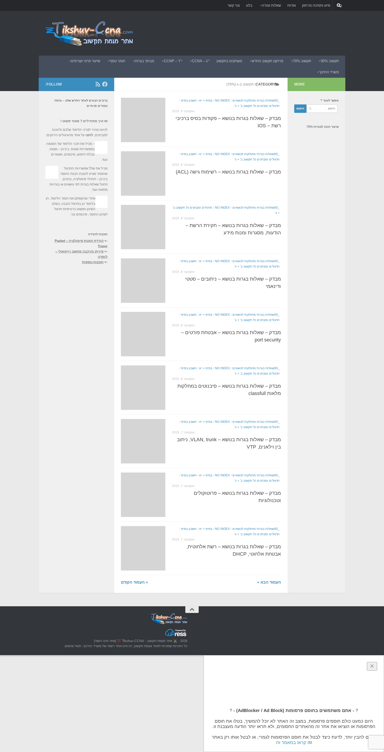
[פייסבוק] (105, 84)
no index (222, 100)
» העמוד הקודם (134, 582)
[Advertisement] (258, 28)
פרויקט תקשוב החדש (267, 61)
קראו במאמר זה (291, 742)
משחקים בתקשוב (229, 61)
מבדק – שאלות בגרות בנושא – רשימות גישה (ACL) (228, 172)
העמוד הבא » (269, 582)
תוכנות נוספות (93, 262)
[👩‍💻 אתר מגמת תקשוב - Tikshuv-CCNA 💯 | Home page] (89, 33)
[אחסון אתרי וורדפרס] (176, 636)
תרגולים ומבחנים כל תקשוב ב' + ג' (257, 106)
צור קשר (233, 5)
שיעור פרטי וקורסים (85, 61)
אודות (291, 5)
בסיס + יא (205, 100)
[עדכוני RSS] (97, 84)
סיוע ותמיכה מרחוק (316, 5)
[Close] (372, 666)
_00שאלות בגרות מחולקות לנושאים (256, 100)
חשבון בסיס (188, 100)
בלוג (249, 5)
